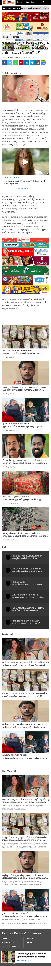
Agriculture (30, 2)
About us (29, 939)
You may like (10, 771)
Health (16, 37)
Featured (7, 634)
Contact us (30, 943)
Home (5, 37)
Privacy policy (8, 943)
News (19, 2)
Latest (5, 547)
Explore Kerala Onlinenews (21, 933)
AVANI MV (8, 58)
